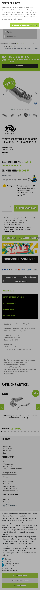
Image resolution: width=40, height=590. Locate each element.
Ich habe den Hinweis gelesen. (24, 25)
